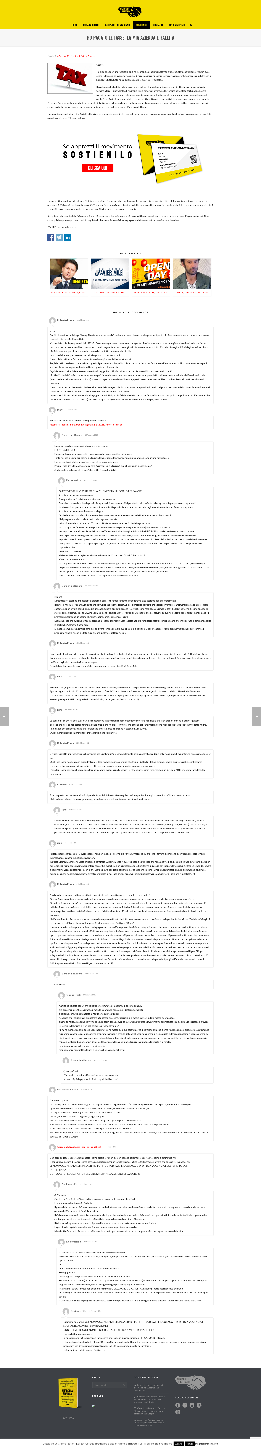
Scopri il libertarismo (117, 25)
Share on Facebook (50, 237)
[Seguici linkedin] (184, 1405)
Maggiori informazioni (207, 1443)
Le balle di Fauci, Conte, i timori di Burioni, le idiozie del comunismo (69, 292)
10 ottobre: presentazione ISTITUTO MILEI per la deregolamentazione (111, 292)
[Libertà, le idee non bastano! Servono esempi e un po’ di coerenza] (192, 274)
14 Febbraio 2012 (64, 56)
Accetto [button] (178, 1444)
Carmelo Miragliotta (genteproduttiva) (79, 1146)
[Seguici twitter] (199, 1405)
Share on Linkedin (67, 237)
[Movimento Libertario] (130, 10)
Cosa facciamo (91, 25)
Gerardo (141, 1396)
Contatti (158, 25)
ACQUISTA (68, 1418)
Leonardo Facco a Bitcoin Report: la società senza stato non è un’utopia (149, 1399)
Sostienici (141, 25)
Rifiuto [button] (190, 1444)
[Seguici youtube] (177, 1412)
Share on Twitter (59, 237)
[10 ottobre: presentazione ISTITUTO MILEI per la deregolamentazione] (110, 274)
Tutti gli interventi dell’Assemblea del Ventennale (148, 1388)
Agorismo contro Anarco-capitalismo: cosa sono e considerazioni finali (149, 1423)
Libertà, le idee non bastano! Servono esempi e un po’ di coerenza (193, 292)
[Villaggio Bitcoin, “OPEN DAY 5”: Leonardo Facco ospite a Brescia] (151, 274)
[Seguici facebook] (177, 1405)
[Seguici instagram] (192, 1405)
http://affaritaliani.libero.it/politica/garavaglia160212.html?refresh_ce (86, 424)
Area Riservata (177, 25)
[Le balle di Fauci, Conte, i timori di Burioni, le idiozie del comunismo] (69, 274)
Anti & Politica (81, 56)
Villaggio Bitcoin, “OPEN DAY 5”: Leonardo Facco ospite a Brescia (152, 292)
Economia (92, 56)
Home (74, 25)
